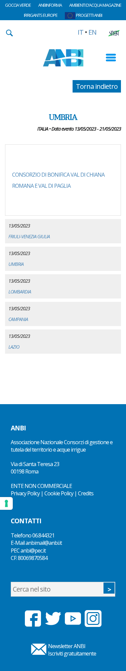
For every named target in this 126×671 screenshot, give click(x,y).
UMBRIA (16, 264)
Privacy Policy (25, 493)
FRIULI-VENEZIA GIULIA (29, 236)
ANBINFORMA (50, 5)
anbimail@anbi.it (44, 542)
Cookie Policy (58, 493)
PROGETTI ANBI (88, 15)
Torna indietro (97, 86)
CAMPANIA (18, 319)
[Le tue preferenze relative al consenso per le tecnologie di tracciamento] (6, 503)
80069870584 (32, 558)
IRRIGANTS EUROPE (40, 15)
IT (80, 32)
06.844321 (43, 535)
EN (92, 32)
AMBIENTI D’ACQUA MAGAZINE (95, 5)
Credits (85, 493)
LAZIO (13, 347)
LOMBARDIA (19, 291)
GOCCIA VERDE (18, 5)
